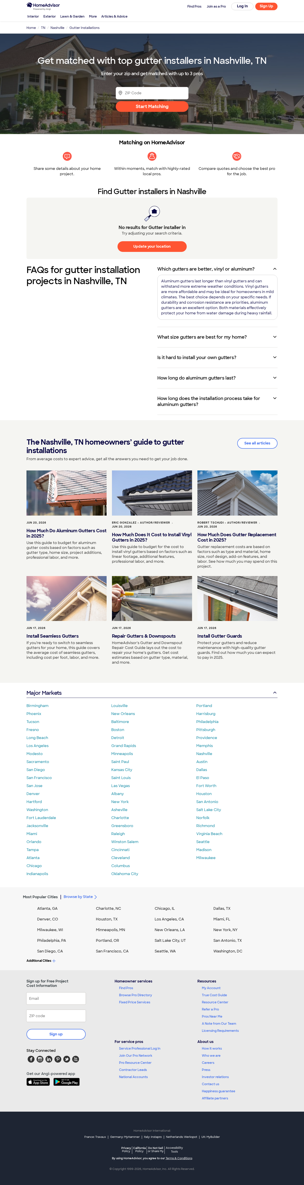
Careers (208, 1063)
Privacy (126, 1149)
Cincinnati (120, 850)
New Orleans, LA (170, 930)
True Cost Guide (214, 995)
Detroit (117, 737)
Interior (33, 16)
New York (120, 801)
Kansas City (121, 769)
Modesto (34, 753)
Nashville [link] (57, 28)
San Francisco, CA (112, 951)
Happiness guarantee (218, 1091)
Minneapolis (122, 753)
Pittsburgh (205, 729)
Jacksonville (37, 825)
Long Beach (37, 737)
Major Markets (43, 692)
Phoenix (33, 713)
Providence (206, 737)
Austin (201, 761)
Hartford (34, 801)
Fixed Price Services (134, 1002)
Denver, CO (47, 919)
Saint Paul (120, 761)
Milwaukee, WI (50, 930)
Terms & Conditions (179, 1158)
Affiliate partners (215, 1098)
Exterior (49, 16)
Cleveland (120, 858)
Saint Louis (121, 777)
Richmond (205, 825)
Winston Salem (124, 842)
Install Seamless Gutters (52, 636)
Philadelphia (207, 721)
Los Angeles (37, 745)
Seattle (203, 842)
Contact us (210, 1084)
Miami (31, 834)
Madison (203, 850)
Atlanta (33, 858)
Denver (33, 793)
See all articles (257, 443)
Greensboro (122, 825)
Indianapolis (37, 874)
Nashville (204, 753)
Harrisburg (205, 713)
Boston (117, 729)
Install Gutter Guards (219, 636)
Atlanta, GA (47, 908)
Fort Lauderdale (41, 817)
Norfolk (202, 817)
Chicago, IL (165, 908)
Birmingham (37, 705)
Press (206, 1070)
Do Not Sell (156, 1149)
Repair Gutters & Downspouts (144, 636)
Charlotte (120, 817)
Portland (204, 705)
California (139, 1149)
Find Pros (126, 988)
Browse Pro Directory (135, 995)
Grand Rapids (123, 745)
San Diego (35, 769)
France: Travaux (95, 1137)
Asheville (119, 809)
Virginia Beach (209, 834)
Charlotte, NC (108, 908)
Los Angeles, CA (169, 919)
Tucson (32, 721)
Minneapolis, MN (110, 930)
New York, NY (225, 930)
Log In (242, 6)
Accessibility (174, 1149)
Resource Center (215, 1002)
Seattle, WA (165, 951)
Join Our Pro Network (135, 1056)
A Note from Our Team (219, 1024)
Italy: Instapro (153, 1137)
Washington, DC (227, 951)
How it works (212, 1048)
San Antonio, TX (227, 940)
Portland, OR (107, 940)
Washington (37, 809)
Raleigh (118, 834)
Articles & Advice (114, 16)
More (93, 16)
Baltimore (120, 721)
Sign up (56, 1034)
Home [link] (31, 28)
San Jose (34, 785)
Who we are (211, 1056)
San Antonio (207, 801)
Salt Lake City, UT (170, 940)
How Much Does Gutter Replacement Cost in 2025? (236, 537)
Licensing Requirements (220, 1031)
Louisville (119, 705)
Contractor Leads (133, 1070)
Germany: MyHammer (125, 1137)
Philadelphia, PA (51, 940)
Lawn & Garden (72, 16)
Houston (204, 793)
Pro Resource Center (135, 1063)
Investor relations (215, 1077)
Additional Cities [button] (38, 961)
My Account (211, 988)
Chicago (34, 866)
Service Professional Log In (139, 1048)
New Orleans (123, 713)
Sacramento (37, 761)
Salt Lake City (208, 809)
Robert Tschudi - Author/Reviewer (227, 522)
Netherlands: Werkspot (181, 1137)
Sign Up (266, 6)
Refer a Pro (210, 1009)
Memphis (204, 745)
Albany (117, 793)
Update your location (152, 246)
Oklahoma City (124, 874)
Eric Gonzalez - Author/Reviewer (141, 522)
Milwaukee (206, 858)
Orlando (33, 842)
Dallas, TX (222, 908)
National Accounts (133, 1077)
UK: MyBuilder (210, 1137)
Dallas (201, 769)
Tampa (32, 850)
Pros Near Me (212, 1016)
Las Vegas (120, 785)
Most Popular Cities (40, 897)
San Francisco (39, 777)
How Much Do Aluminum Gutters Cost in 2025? (66, 533)
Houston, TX (107, 919)
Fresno (32, 729)
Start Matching (152, 106)
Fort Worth (206, 785)
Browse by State (78, 896)
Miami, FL (221, 919)
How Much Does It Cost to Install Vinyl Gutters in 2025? (151, 537)
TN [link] (43, 28)
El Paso (202, 777)
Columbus (120, 866)
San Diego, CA (50, 951)
